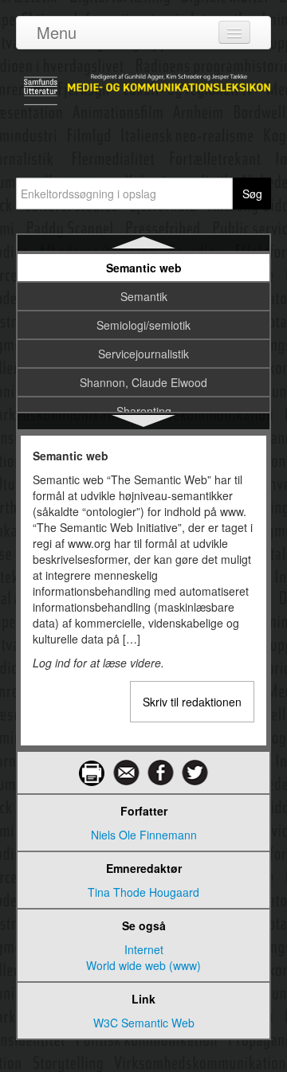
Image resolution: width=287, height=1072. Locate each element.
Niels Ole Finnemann (144, 835)
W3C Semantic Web (144, 1023)
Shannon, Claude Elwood (143, 382)
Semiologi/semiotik (143, 325)
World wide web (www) (143, 965)
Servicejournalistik (143, 354)
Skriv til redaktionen (192, 702)
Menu (57, 32)
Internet (143, 949)
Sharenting (143, 411)
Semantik (143, 296)
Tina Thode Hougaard (143, 892)
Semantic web (144, 268)
